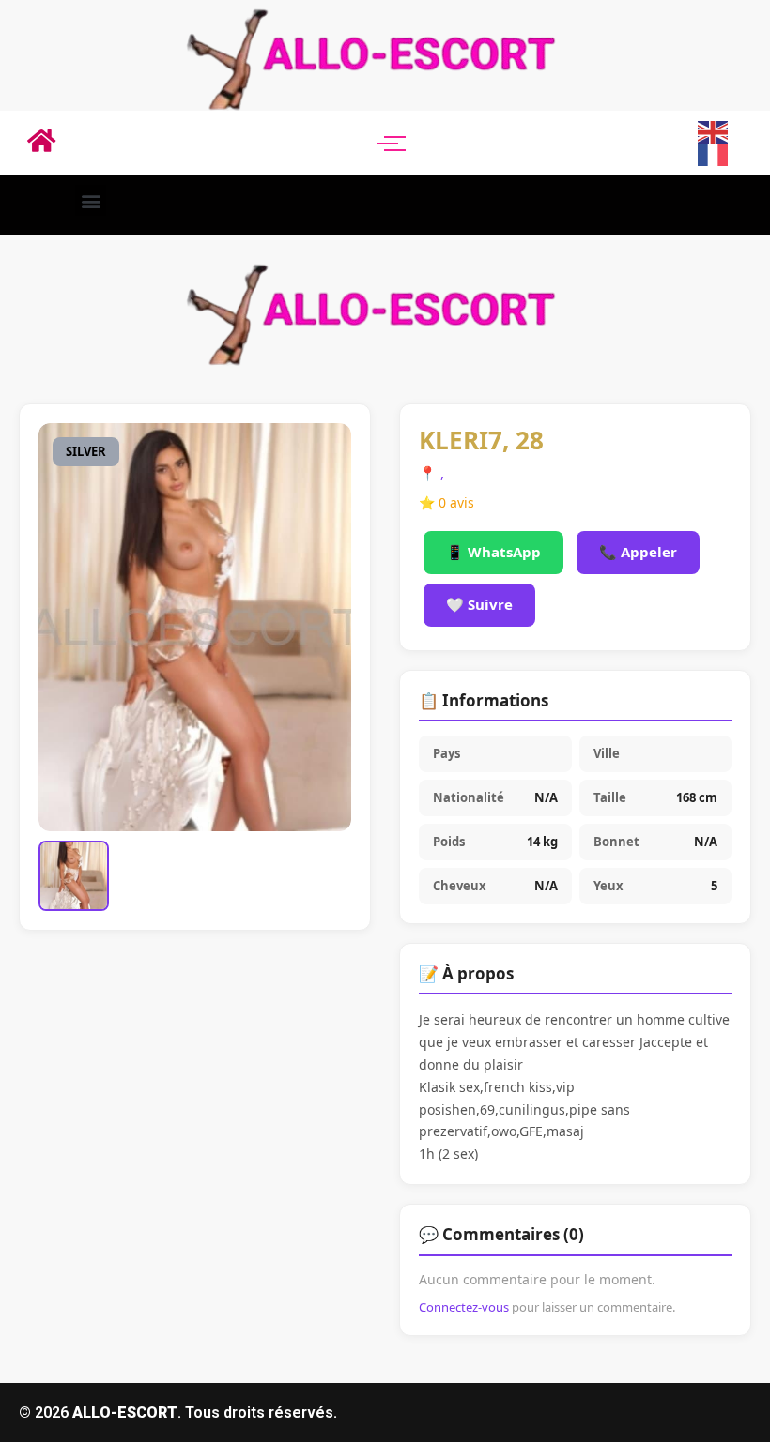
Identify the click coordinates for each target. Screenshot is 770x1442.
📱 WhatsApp (493, 551)
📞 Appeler (638, 551)
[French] (714, 154)
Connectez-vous (464, 1306)
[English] (714, 130)
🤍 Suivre (479, 604)
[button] (90, 200)
